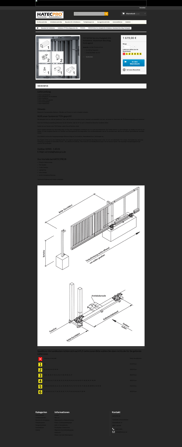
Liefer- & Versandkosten (61, 425)
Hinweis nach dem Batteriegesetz (64, 435)
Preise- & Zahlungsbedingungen (63, 422)
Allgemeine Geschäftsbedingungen (64, 430)
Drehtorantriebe (42, 22)
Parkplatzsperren (89, 22)
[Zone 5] (138, 54)
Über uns (57, 417)
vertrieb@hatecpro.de (121, 432)
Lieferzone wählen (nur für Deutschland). (130, 50)
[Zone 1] (127, 54)
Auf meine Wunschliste (133, 70)
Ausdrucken (89, 57)
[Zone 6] (140, 54)
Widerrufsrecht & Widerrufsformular (64, 420)
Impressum (58, 432)
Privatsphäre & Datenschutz (62, 427)
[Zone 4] (135, 54)
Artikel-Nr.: (86, 47)
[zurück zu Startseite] (37, 28)
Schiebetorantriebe (56, 22)
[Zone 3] (132, 54)
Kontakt (57, 415)
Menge (125, 44)
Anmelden (143, 7)
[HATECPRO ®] (53, 15)
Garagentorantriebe (103, 22)
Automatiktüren (117, 22)
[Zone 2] (129, 54)
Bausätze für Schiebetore (72, 22)
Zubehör (128, 22)
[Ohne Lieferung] (124, 54)
